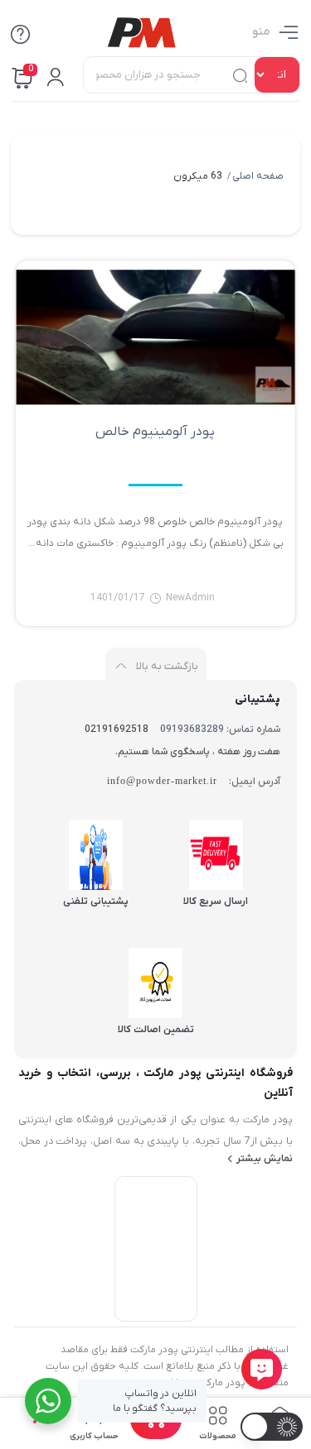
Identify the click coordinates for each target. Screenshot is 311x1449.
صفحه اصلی (258, 176)
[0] (156, 1433)
